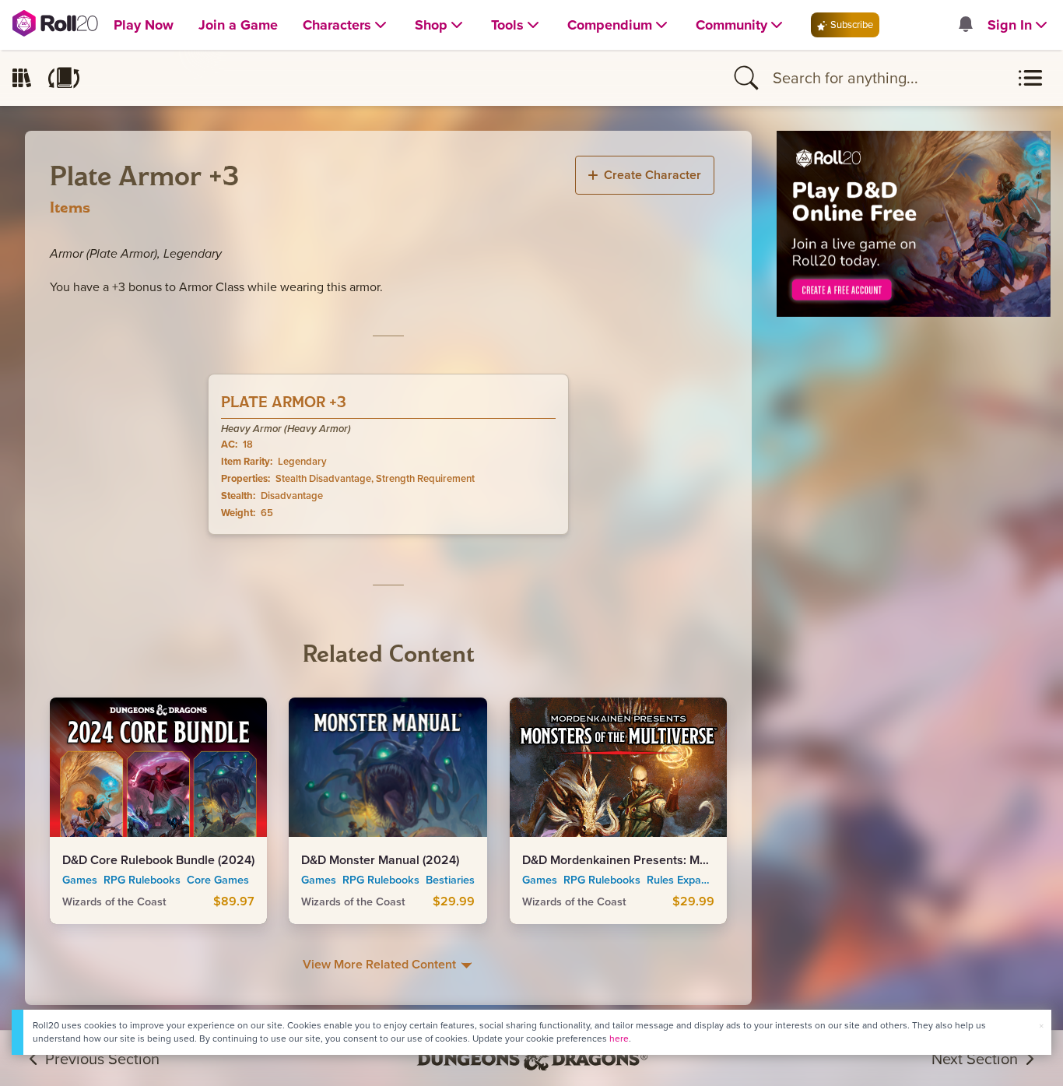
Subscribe (850, 24)
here (619, 1039)
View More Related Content (381, 964)
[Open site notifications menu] (965, 25)
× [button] (1041, 1025)
